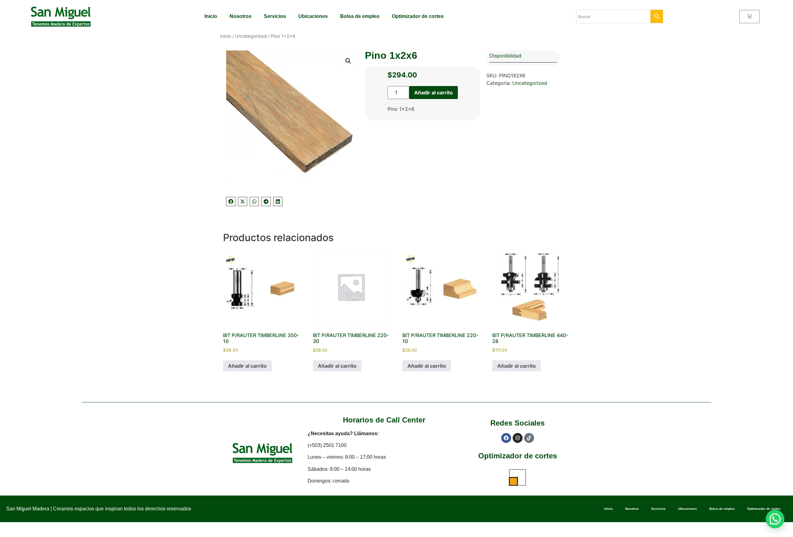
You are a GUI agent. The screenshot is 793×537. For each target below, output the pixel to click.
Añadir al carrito (433, 92)
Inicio (210, 16)
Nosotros (241, 16)
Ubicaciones (313, 16)
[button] (348, 61)
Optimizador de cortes (418, 16)
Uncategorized (251, 36)
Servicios (275, 16)
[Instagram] (518, 438)
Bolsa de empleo (359, 16)
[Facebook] (506, 438)
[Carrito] (749, 16)
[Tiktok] (529, 438)
